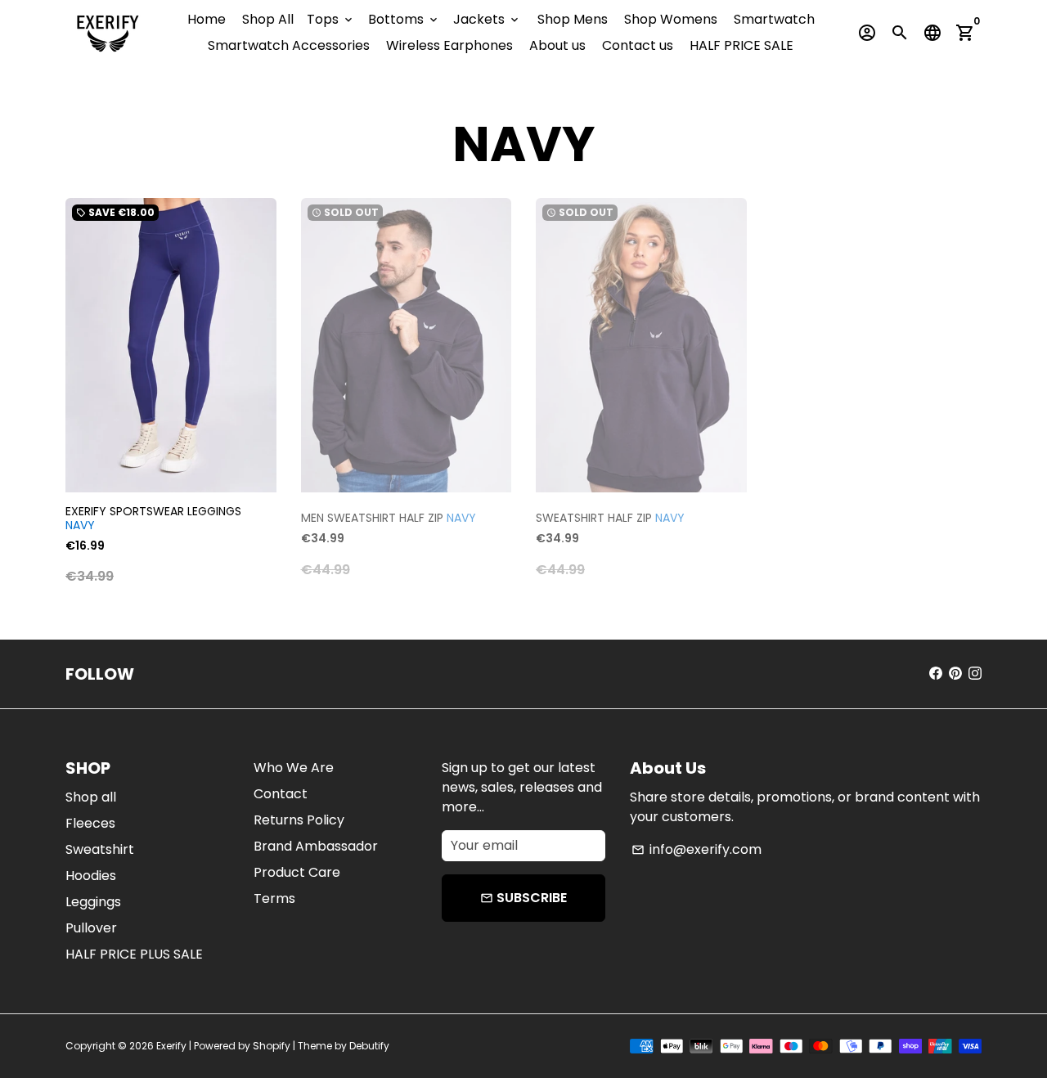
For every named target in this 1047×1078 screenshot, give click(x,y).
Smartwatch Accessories (289, 45)
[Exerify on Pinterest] (955, 673)
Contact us (637, 45)
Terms (274, 898)
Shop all (90, 797)
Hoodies (90, 875)
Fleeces (90, 823)
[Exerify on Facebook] (935, 673)
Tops (331, 19)
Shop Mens (572, 19)
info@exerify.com (696, 849)
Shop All (268, 19)
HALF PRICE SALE (741, 45)
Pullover (91, 928)
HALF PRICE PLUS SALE (134, 954)
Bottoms (404, 19)
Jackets (487, 19)
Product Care (297, 872)
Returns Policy (299, 820)
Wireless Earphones (449, 45)
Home (206, 19)
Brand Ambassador (316, 846)
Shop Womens (670, 19)
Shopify (271, 1046)
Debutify (369, 1046)
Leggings (93, 901)
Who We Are (294, 767)
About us (557, 45)
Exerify (171, 1046)
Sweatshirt (99, 849)
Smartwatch (774, 19)
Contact (281, 793)
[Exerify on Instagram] (975, 673)
